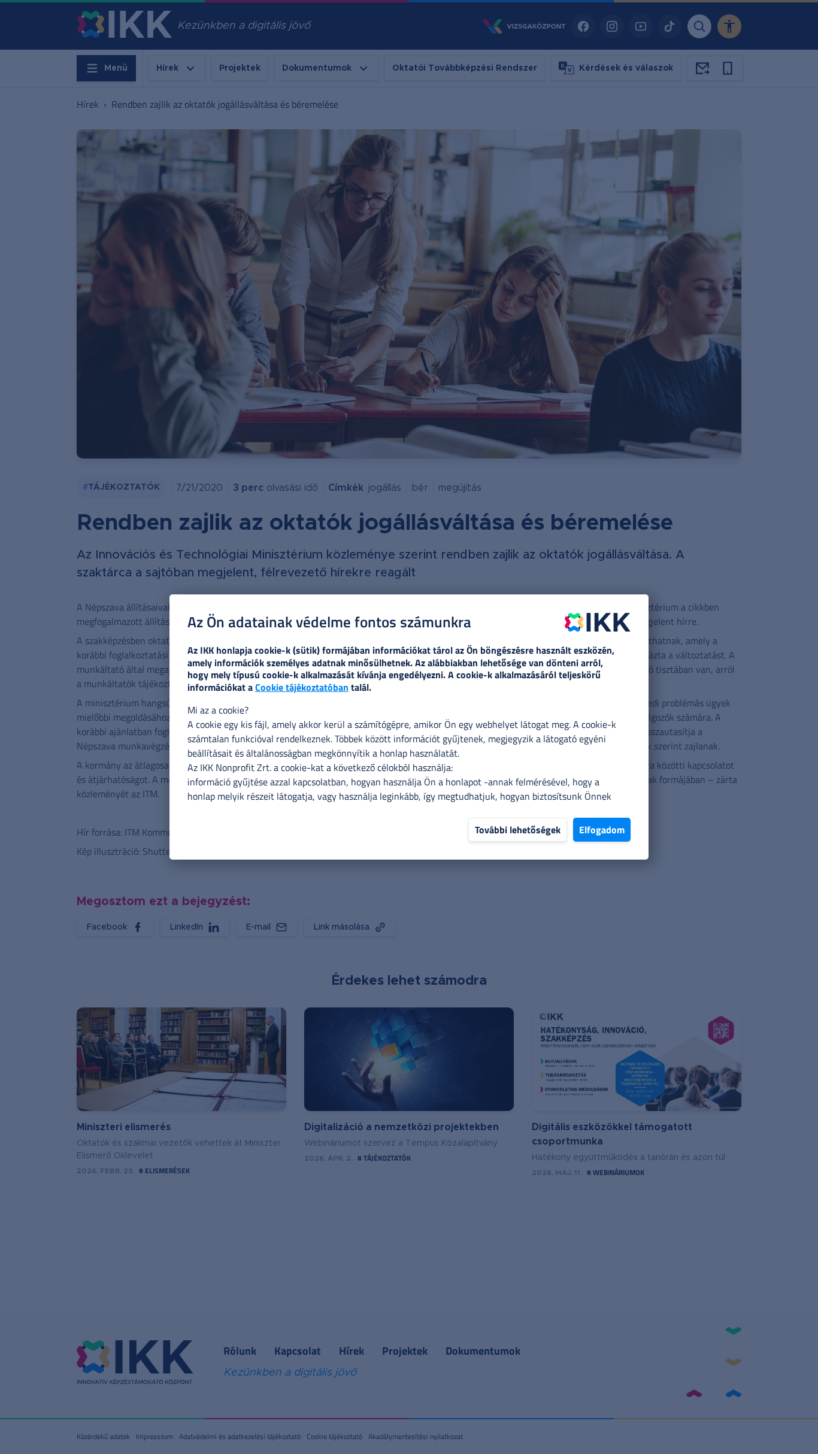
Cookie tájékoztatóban (302, 687)
